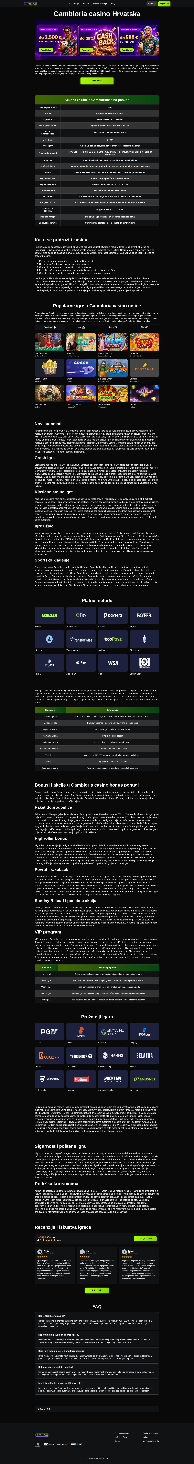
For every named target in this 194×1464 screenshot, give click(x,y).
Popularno (47, 327)
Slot (142, 327)
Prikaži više (97, 1290)
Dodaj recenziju (145, 1239)
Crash (111, 327)
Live (79, 327)
